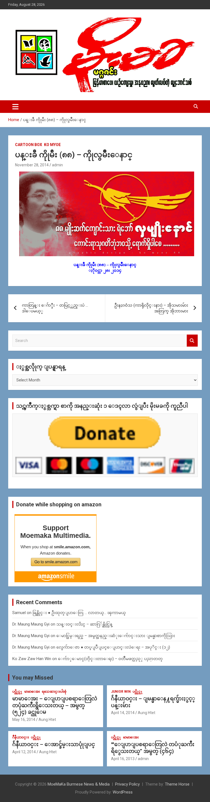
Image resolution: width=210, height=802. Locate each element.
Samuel (19, 612)
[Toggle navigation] (15, 106)
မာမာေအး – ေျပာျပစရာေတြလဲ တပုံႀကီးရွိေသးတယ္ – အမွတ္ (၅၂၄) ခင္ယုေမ (54, 705)
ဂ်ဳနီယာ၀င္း (20, 737)
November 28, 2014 (32, 165)
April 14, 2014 (123, 712)
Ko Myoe (52, 144)
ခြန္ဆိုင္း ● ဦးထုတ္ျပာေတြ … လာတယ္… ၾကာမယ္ (79, 612)
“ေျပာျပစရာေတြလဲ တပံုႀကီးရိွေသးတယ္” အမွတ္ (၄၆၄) (152, 747)
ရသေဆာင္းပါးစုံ (54, 691)
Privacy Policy (127, 784)
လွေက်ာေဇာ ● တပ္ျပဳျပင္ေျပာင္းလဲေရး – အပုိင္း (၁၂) (113, 647)
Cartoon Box (28, 144)
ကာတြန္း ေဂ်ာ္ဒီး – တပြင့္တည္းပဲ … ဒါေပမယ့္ (55, 308)
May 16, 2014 (23, 719)
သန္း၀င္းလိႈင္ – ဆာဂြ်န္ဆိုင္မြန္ (84, 624)
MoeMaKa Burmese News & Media (79, 784)
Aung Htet (47, 719)
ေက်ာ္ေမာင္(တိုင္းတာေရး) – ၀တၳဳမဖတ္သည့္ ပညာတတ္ (110, 658)
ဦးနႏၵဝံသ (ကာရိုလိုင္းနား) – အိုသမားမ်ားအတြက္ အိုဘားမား (151, 308)
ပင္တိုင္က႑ (17, 691)
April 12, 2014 (24, 752)
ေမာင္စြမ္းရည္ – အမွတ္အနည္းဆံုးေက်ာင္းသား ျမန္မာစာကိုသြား (115, 635)
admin (57, 165)
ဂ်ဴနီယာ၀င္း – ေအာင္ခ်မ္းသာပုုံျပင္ (53, 744)
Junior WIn (121, 691)
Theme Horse (177, 784)
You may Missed (32, 677)
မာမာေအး (32, 691)
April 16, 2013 (123, 759)
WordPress (123, 792)
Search (192, 341)
